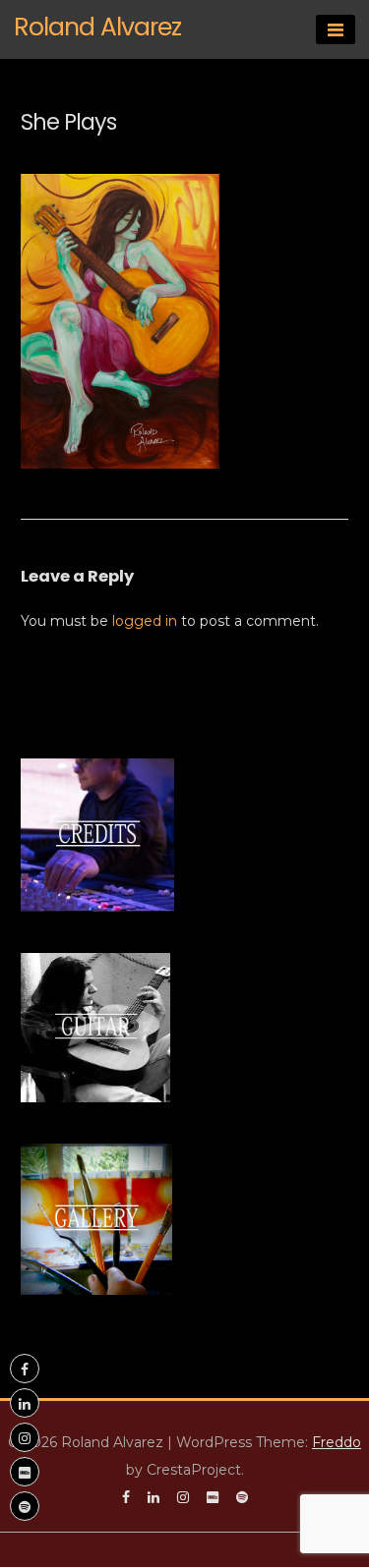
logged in (144, 621)
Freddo (336, 1442)
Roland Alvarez (97, 27)
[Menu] (335, 29)
